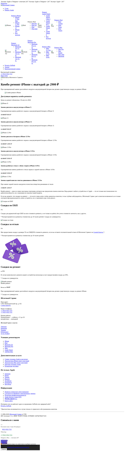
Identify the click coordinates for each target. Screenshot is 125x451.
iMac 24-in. (48, 56)
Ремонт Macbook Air (15, 44)
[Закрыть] (1, 424)
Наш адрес (4, 75)
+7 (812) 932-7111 (6, 74)
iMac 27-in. (48, 53)
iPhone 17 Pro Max (17, 19)
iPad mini (34, 29)
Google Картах (98, 232)
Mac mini (61, 54)
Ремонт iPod (58, 20)
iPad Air (34, 25)
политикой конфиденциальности (18, 447)
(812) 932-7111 (7, 429)
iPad (33, 27)
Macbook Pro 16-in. (34, 61)
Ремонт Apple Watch (46, 13)
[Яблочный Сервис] (8, 5)
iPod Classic (60, 22)
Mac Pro (61, 49)
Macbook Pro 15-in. (34, 56)
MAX (4, 442)
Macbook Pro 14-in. (34, 51)
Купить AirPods (6, 406)
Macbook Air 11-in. (18, 48)
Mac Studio (60, 52)
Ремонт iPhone (16, 16)
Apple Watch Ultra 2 (48, 17)
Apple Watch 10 (48, 28)
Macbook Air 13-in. (18, 53)
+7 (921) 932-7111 (6, 312)
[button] (9, 10)
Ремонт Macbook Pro (32, 41)
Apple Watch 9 (48, 33)
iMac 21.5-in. (48, 49)
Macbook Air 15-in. (18, 59)
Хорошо (4, 449)
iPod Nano (60, 26)
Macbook (61, 56)
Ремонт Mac (58, 47)
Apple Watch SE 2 (48, 22)
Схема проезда (6, 305)
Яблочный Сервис (15, 414)
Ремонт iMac (46, 47)
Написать (4, 3)
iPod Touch (60, 29)
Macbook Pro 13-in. (34, 45)
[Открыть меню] (1, 79)
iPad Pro (34, 23)
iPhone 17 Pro (17, 23)
